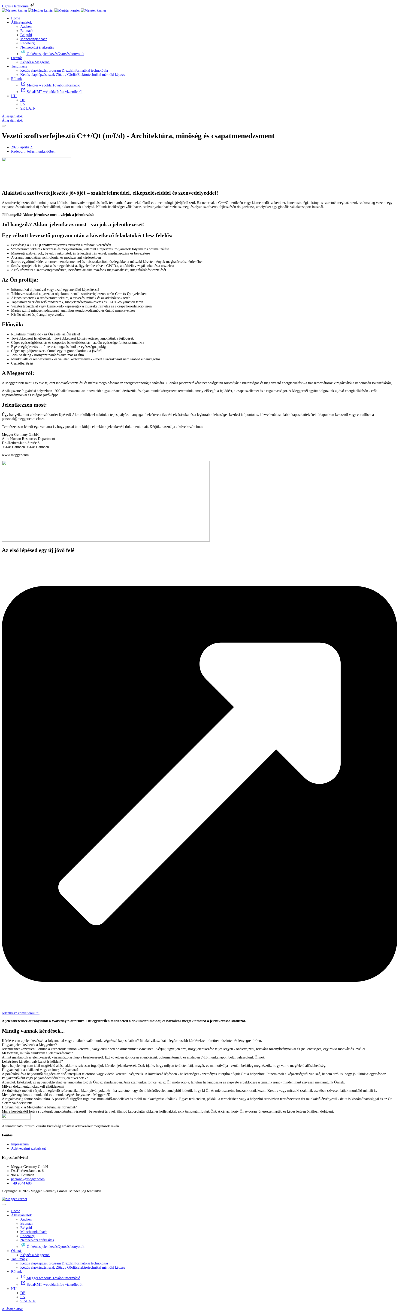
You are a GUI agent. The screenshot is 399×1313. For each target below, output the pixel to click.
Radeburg (18, 151)
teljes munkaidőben (41, 151)
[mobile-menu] (4, 125)
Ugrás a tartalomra (16, 6)
